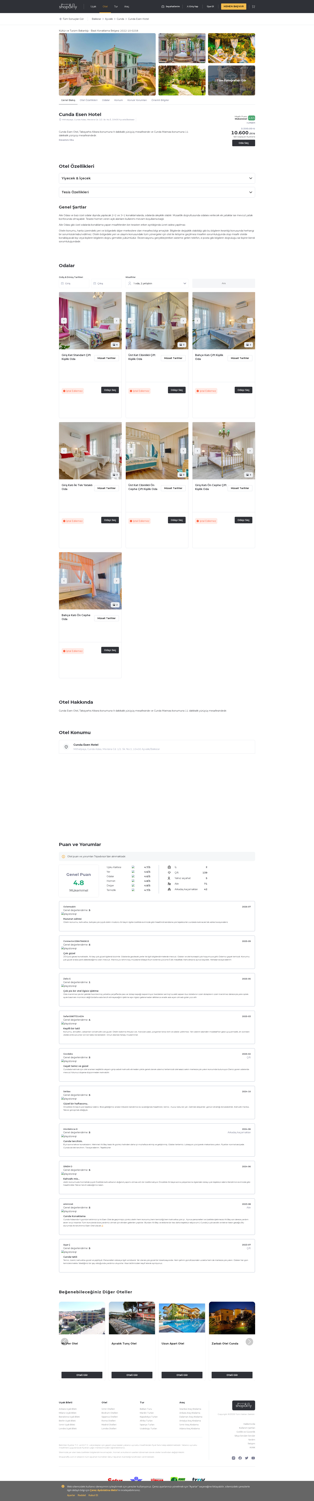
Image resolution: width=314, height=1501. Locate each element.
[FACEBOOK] (240, 1458)
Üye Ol (210, 6)
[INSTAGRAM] (234, 1458)
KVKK (252, 1447)
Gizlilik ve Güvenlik (245, 1432)
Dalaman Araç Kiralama (190, 1417)
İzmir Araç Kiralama (189, 1424)
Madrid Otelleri (109, 1424)
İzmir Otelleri (108, 1409)
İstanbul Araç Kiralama (190, 1409)
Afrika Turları (146, 1420)
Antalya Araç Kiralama (190, 1420)
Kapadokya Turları (149, 1417)
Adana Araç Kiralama (189, 1428)
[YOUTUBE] (253, 1458)
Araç (126, 6)
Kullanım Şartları (247, 1428)
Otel (105, 6)
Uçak (93, 6)
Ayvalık (109, 18)
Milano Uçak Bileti (67, 1413)
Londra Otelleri (109, 1428)
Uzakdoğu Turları (148, 1428)
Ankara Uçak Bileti (68, 1409)
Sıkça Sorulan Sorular (245, 1436)
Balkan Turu (146, 1409)
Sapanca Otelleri (110, 1417)
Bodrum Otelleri (110, 1413)
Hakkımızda (249, 1424)
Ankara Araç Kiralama (189, 1413)
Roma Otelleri (109, 1420)
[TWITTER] (247, 1458)
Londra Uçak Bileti (68, 1428)
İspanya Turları (147, 1424)
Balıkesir (96, 18)
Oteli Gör (82, 1375)
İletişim (251, 1443)
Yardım (251, 1439)
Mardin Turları (147, 1413)
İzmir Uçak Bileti (67, 1424)
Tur (116, 6)
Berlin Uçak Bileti (67, 1420)
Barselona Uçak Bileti (69, 1417)
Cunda (120, 18)
